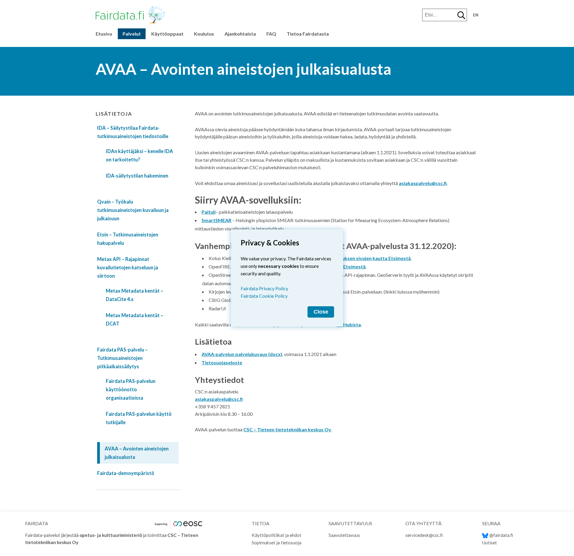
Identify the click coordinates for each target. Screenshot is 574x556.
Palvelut (132, 33)
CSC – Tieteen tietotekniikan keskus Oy (287, 429)
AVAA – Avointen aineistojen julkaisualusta (137, 453)
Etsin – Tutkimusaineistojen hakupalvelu (127, 239)
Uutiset (489, 542)
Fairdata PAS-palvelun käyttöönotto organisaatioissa (130, 389)
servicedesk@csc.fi (424, 535)
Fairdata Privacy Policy (264, 288)
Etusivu (104, 33)
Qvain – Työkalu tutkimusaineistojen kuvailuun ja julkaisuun (133, 210)
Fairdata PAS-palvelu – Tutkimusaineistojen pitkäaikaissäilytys (122, 358)
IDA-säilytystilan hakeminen (137, 175)
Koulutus (204, 33)
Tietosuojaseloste (221, 362)
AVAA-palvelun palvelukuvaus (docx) (241, 354)
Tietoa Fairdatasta (308, 33)
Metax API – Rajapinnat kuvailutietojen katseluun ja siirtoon (127, 267)
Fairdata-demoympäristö (125, 473)
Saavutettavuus (344, 535)
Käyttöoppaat (167, 33)
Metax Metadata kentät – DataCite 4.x (134, 295)
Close (321, 312)
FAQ (271, 33)
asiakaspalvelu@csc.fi (423, 183)
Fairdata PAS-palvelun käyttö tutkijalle (139, 418)
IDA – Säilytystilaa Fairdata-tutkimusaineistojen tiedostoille (132, 132)
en (475, 15)
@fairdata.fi (501, 535)
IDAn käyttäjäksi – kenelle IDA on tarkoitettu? (139, 155)
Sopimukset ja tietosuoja (276, 542)
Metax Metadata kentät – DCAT (134, 319)
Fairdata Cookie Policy (264, 296)
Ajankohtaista (240, 33)
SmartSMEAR (216, 220)
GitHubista (348, 324)
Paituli (208, 212)
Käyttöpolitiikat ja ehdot (276, 535)
